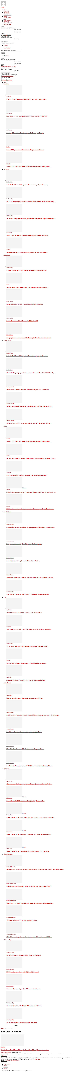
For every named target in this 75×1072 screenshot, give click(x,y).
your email (16, 39)
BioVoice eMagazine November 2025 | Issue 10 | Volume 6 (23, 955)
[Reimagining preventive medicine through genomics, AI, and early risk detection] (14, 523)
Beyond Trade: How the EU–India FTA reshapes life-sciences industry (27, 287)
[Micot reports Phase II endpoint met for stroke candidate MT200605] (14, 112)
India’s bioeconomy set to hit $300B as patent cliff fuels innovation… (27, 252)
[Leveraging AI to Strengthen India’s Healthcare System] (14, 556)
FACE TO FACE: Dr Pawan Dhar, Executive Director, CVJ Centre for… (28, 851)
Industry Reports (7, 15)
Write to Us (6, 55)
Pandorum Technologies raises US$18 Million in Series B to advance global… (29, 766)
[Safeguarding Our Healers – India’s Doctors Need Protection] (14, 300)
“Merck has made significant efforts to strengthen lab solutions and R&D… (29, 937)
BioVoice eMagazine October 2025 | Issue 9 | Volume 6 (22, 972)
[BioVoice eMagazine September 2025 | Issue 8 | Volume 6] (14, 984)
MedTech (3, 1047)
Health (8, 147)
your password (17, 32)
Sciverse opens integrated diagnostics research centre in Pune (24, 698)
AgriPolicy (8, 609)
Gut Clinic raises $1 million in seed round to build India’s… (24, 732)
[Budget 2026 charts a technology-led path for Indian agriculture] (14, 676)
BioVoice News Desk (6, 1052)
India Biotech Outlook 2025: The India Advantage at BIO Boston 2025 (27, 389)
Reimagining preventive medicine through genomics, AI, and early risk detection (30, 527)
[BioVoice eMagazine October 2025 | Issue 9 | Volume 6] (14, 967)
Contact (5, 1068)
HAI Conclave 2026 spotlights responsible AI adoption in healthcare (26, 475)
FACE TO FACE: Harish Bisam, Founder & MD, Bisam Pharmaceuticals (28, 834)
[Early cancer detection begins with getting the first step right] (14, 539)
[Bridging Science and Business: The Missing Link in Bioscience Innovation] (14, 333)
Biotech (8, 163)
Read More (37, 1059)
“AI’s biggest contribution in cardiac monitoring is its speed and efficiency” (28, 886)
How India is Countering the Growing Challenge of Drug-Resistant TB (27, 594)
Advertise (6, 1067)
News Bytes (6, 11)
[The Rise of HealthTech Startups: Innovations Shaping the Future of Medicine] (14, 573)
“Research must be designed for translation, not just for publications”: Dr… (29, 784)
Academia (8, 472)
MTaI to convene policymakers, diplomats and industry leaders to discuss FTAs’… (31, 458)
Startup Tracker (7, 20)
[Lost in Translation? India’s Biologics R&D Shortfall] (14, 316)
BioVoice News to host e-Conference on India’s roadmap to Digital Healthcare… (30, 509)
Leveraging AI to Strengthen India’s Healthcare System (23, 561)
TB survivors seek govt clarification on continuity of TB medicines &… (27, 646)
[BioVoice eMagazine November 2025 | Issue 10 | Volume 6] (14, 951)
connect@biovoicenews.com (12, 1060)
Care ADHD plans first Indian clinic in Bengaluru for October (25, 150)
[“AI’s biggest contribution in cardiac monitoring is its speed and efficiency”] (14, 882)
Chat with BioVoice (8, 23)
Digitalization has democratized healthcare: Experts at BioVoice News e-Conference (31, 492)
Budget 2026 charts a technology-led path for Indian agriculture (25, 680)
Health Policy (9, 182)
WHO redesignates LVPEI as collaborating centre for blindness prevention (28, 629)
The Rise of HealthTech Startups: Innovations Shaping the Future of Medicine (29, 577)
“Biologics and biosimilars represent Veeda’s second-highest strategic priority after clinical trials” (35, 869)
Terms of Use (7, 1064)
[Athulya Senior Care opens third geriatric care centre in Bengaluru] (14, 95)
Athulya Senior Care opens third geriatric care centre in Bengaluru (26, 99)
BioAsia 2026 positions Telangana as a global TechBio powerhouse (26, 663)
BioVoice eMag (7, 24)
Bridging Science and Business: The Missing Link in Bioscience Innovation (28, 338)
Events (5, 16)
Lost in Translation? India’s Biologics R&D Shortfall (22, 321)
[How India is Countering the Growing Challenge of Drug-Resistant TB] (14, 590)
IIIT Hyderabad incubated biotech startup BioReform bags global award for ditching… (32, 715)
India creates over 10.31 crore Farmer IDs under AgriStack (24, 612)
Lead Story (6, 12)
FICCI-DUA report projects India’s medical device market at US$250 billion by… (30, 201)
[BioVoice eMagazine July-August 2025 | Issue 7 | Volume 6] (14, 1001)
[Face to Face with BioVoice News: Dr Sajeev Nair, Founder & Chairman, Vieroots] (16, 796)
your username (17, 29)
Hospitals (8, 96)
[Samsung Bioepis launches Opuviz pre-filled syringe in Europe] (14, 128)
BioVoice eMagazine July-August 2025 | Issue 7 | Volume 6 (23, 1005)
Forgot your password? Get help (8, 66)
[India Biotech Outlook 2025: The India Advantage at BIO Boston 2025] (14, 385)
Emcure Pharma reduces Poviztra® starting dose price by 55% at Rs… (27, 235)
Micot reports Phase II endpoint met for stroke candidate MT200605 (26, 116)
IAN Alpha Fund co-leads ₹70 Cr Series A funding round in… (25, 749)
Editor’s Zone (7, 13)
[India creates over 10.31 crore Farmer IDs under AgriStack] (14, 608)
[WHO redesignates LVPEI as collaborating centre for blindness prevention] (14, 625)
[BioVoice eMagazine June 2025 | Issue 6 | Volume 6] (14, 1018)
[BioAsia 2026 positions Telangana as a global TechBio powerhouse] (14, 659)
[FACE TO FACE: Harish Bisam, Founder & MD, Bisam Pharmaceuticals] (16, 830)
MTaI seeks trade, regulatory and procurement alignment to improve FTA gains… (31, 218)
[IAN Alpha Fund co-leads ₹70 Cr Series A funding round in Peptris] (14, 744)
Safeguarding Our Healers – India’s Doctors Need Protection (24, 304)
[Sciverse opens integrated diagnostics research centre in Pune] (14, 694)
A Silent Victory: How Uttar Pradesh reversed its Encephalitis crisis (26, 270)
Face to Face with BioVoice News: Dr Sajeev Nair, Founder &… (25, 801)
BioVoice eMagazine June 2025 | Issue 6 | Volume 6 (21, 1022)
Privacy (5, 1065)
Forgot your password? (6, 35)
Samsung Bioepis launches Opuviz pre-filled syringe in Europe (25, 133)
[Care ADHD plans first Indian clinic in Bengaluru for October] (14, 145)
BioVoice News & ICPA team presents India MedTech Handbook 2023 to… (28, 423)
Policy (5, 19)
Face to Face (6, 21)
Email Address (4, 50)
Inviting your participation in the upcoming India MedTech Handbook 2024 (29, 406)
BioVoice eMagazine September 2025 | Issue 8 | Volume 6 (23, 989)
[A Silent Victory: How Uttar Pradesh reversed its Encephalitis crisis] (14, 266)
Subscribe (6, 45)
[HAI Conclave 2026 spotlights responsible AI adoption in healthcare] (14, 471)
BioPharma (9, 113)
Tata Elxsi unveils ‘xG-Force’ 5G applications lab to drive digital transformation (25, 1050)
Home (5, 9)
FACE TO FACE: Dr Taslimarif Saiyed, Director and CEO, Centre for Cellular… (30, 817)
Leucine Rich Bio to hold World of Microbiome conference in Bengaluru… (28, 166)
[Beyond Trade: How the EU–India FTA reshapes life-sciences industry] (14, 283)
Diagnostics (9, 695)
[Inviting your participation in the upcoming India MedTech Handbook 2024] (14, 402)
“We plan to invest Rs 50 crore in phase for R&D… (21, 920)
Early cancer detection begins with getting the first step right (24, 544)
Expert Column (7, 17)
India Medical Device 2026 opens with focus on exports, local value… (27, 185)
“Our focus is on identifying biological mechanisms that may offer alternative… (30, 903)
